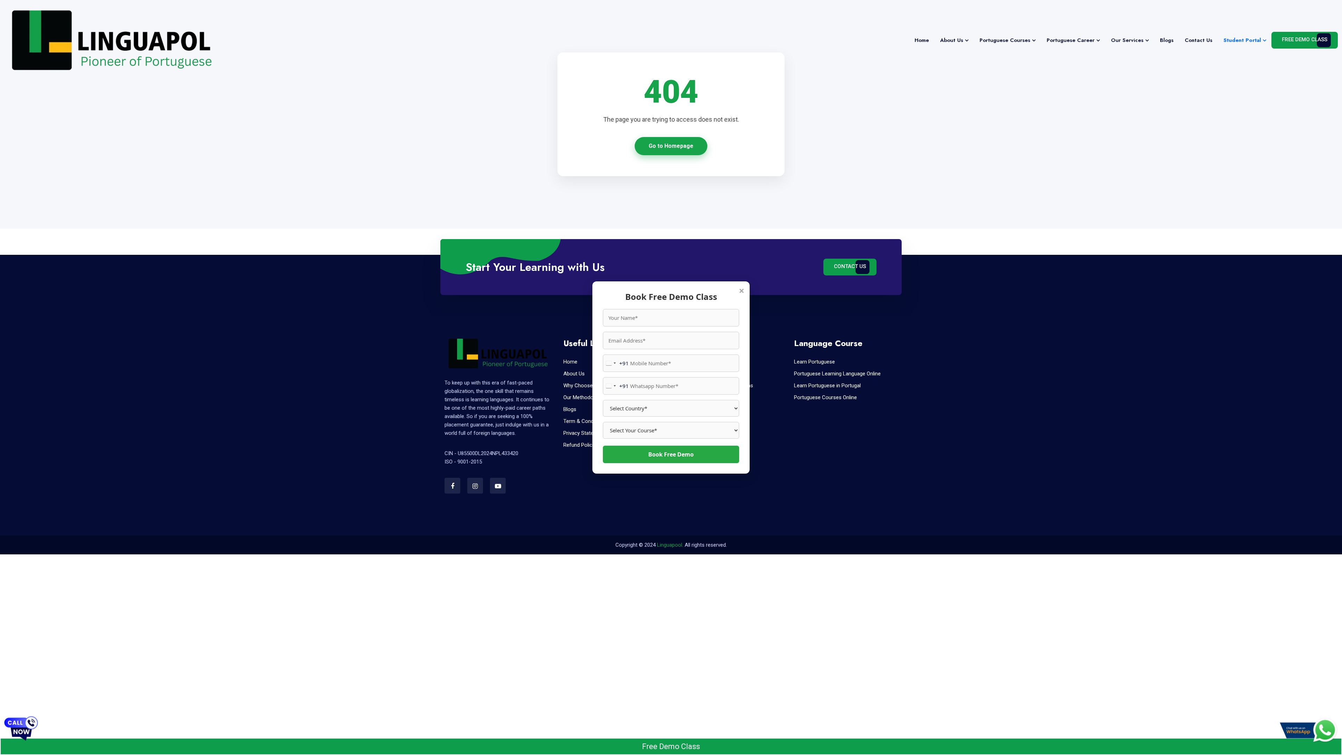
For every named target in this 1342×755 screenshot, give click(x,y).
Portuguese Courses (1005, 40)
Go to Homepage (671, 146)
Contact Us (1198, 40)
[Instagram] (475, 486)
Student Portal (1242, 40)
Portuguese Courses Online (825, 397)
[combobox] (616, 363)
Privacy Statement (584, 433)
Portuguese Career (1071, 40)
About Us (951, 40)
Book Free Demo (671, 454)
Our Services (1127, 40)
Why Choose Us (581, 385)
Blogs (1167, 40)
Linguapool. (670, 545)
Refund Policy (579, 445)
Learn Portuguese (814, 362)
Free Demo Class (1304, 39)
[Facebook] (452, 486)
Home (922, 40)
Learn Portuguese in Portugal (827, 385)
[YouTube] (498, 486)
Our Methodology (583, 397)
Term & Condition (583, 421)
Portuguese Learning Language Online (837, 374)
